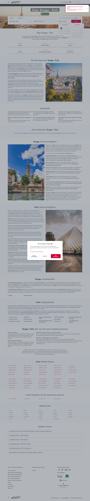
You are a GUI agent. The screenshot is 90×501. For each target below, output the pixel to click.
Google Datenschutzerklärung (36, 251)
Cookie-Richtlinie (55, 247)
